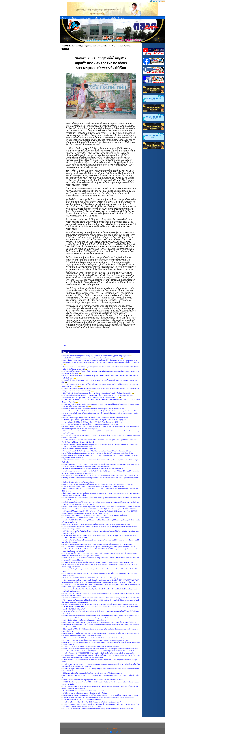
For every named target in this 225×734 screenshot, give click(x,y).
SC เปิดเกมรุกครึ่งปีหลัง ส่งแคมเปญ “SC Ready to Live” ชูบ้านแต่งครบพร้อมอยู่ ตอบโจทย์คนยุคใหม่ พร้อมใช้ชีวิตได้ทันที (99, 547)
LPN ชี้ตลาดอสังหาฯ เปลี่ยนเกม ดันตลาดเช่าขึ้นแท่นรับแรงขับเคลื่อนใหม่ (85, 693)
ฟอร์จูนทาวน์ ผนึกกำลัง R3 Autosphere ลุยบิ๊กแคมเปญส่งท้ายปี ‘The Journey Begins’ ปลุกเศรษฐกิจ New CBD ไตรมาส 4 (98, 484)
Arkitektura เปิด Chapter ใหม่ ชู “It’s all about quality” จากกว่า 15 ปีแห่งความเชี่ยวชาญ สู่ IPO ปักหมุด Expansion (96, 356)
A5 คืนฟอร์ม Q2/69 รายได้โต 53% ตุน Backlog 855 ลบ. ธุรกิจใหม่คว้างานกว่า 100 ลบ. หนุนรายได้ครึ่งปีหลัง (95, 515)
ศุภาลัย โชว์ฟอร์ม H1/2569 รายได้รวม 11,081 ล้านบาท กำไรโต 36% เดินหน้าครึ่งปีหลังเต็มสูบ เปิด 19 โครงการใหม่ (97, 544)
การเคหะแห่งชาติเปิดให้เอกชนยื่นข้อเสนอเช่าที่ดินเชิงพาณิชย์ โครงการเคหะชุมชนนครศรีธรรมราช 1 (93, 469)
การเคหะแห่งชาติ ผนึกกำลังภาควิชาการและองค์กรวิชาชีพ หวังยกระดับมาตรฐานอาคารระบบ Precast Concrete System (98, 697)
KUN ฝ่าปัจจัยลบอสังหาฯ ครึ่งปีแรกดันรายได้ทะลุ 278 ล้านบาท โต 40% (84, 620)
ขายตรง (88, 18)
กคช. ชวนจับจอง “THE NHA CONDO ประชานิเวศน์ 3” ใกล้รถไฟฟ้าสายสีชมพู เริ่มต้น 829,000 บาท (92, 422)
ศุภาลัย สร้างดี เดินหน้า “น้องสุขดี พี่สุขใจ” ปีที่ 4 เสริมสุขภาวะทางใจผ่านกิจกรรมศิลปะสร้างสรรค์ (92, 702)
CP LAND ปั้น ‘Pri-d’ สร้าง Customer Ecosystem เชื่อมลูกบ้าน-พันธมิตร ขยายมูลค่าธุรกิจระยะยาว (91, 646)
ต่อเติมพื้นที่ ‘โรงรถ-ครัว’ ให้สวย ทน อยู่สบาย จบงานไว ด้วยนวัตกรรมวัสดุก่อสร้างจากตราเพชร (91, 358)
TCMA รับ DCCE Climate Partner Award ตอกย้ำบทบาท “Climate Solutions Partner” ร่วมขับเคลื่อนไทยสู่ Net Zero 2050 (97, 393)
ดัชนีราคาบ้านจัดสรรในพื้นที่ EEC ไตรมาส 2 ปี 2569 (78, 482)
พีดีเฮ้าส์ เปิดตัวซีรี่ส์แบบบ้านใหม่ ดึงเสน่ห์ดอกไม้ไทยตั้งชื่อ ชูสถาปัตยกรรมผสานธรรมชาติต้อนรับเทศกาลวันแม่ (96, 524)
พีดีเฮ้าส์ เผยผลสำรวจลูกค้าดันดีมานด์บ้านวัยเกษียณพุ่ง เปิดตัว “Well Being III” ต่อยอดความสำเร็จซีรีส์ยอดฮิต (96, 417)
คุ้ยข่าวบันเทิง (111, 18)
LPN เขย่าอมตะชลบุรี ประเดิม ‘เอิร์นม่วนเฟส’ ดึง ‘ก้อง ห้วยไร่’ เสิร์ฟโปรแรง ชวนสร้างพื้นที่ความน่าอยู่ (93, 638)
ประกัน (95, 18)
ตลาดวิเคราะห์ (72, 18)
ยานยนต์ (102, 18)
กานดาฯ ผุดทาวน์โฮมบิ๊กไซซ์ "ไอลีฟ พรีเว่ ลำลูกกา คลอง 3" (81, 449)
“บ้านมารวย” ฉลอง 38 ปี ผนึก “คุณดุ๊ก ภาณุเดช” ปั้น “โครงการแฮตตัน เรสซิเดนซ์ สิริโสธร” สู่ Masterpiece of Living (97, 451)
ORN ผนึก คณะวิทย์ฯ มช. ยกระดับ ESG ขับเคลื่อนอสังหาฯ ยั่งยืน (82, 700)
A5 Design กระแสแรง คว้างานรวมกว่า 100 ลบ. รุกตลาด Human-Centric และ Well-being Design (91, 578)
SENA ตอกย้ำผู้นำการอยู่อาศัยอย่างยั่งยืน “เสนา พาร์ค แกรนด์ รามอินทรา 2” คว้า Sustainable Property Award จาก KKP (98, 562)
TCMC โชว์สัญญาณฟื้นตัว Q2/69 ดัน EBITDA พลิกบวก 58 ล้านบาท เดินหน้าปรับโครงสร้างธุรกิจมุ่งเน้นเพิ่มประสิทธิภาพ (98, 453)
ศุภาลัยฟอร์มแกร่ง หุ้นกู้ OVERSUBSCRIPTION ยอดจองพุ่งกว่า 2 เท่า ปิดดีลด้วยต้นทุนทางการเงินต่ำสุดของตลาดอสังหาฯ (99, 653)
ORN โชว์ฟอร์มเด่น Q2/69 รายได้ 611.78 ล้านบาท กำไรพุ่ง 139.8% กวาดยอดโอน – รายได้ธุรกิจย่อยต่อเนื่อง (95, 486)
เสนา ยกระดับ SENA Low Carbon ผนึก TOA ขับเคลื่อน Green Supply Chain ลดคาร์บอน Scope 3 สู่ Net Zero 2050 (95, 640)
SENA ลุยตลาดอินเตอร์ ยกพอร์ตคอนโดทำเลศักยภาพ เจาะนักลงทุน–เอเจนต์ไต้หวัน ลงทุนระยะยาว (92, 673)
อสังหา (82, 18)
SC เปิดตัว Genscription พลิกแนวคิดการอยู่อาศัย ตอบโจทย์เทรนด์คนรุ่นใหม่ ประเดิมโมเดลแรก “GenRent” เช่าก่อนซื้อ (98, 709)
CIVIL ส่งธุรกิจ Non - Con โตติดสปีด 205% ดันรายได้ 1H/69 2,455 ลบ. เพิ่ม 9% (86, 518)
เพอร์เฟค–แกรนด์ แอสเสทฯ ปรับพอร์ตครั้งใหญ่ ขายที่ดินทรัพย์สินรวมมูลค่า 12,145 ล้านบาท (90, 424)
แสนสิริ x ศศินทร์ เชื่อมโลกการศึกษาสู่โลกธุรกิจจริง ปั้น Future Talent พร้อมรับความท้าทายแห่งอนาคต (93, 680)
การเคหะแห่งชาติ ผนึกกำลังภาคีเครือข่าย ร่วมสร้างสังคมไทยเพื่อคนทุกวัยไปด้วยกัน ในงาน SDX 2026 (93, 409)
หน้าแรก (63, 18)
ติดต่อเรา (121, 18)
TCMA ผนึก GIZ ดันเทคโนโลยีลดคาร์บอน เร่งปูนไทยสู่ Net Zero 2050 (83, 691)
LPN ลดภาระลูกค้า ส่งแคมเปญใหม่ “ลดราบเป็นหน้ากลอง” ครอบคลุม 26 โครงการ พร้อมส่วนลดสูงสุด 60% (94, 420)
